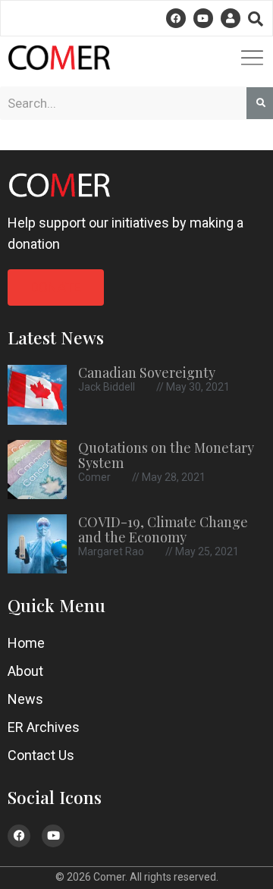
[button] (255, 19)
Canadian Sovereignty (146, 372)
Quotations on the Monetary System (166, 455)
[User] (230, 18)
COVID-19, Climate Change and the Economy (163, 529)
